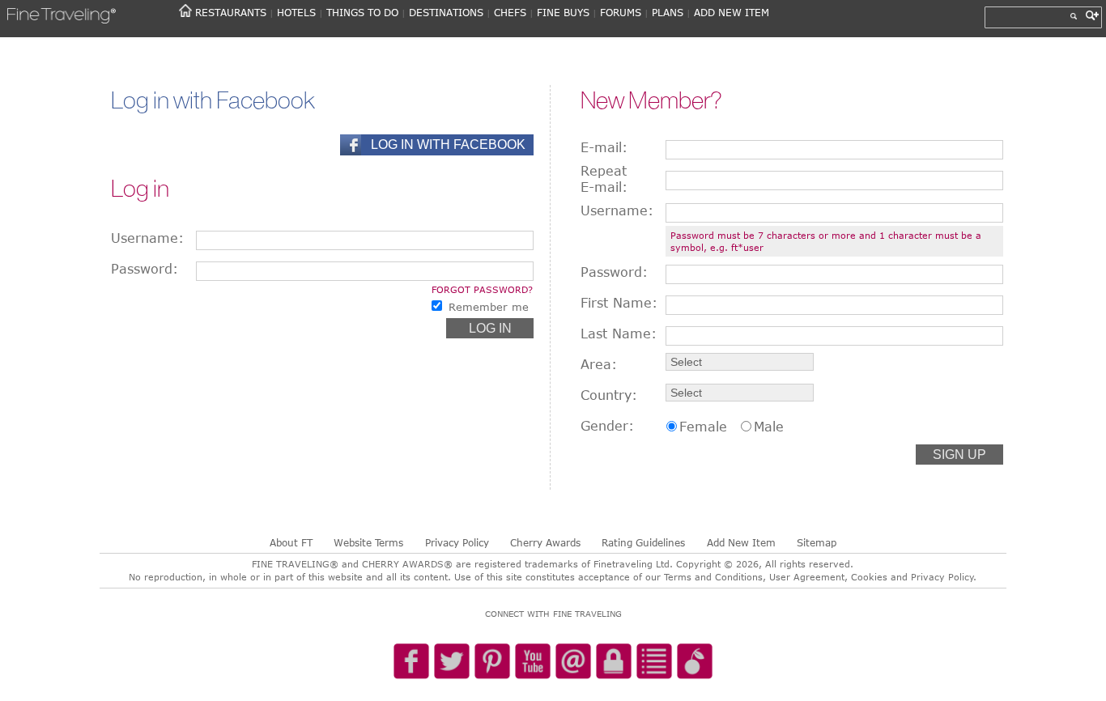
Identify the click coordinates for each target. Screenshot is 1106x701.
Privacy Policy (457, 542)
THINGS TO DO (362, 12)
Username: (147, 238)
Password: (144, 268)
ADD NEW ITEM (731, 12)
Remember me (489, 306)
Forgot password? (482, 289)
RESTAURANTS (230, 12)
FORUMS (620, 12)
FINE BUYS (563, 12)
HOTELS (296, 12)
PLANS (667, 12)
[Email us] (573, 662)
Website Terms (368, 542)
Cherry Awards (545, 542)
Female (703, 426)
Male (769, 426)
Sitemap (816, 542)
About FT (291, 542)
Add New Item (741, 542)
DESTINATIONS (446, 12)
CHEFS (510, 12)
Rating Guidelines (643, 542)
